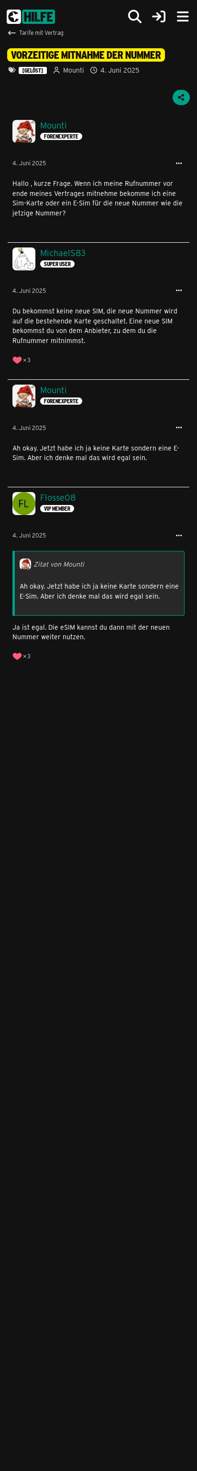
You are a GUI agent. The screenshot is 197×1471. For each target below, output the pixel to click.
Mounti (73, 70)
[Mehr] (179, 164)
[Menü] (182, 16)
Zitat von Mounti (58, 564)
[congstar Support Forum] (31, 16)
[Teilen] (181, 97)
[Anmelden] (158, 17)
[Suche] (134, 16)
